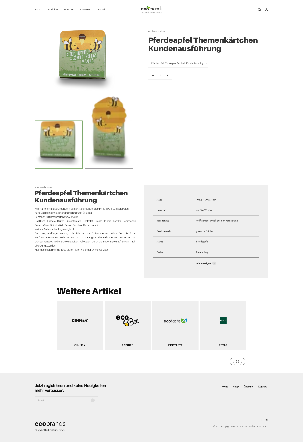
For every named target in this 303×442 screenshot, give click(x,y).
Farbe (160, 252)
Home (38, 9)
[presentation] (233, 361)
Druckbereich (164, 231)
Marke (160, 241)
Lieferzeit (161, 210)
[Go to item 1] (59, 145)
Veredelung (163, 220)
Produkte (53, 9)
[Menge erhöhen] (167, 75)
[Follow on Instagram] (266, 419)
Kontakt (102, 9)
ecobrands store (156, 31)
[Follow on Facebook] (262, 419)
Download (86, 9)
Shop (236, 386)
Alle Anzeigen (203, 263)
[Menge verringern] (152, 75)
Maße (159, 199)
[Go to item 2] (109, 132)
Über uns (69, 9)
